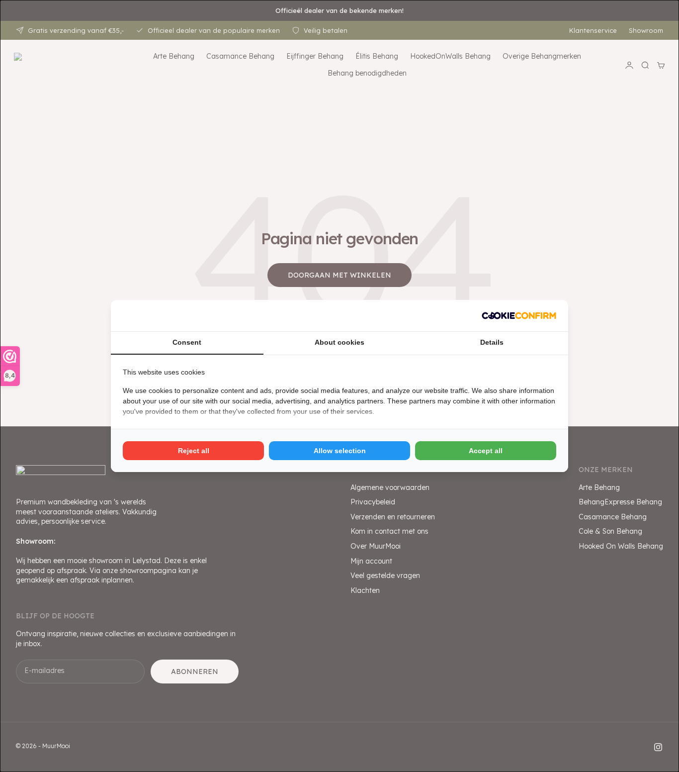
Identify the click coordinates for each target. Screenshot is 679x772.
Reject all (193, 451)
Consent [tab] (186, 342)
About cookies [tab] (339, 342)
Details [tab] (492, 342)
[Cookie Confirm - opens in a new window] (519, 315)
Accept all (486, 451)
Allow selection (340, 451)
